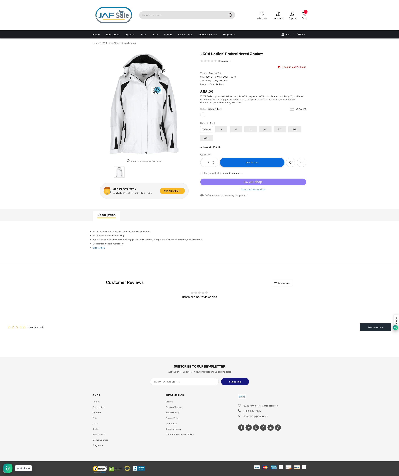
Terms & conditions (231, 173)
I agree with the (212, 173)
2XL (280, 129)
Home (96, 43)
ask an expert (172, 190)
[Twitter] (248, 427)
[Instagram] (256, 427)
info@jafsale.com (259, 416)
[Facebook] (241, 427)
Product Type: (207, 84)
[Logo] (114, 15)
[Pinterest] (263, 427)
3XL (295, 129)
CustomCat (215, 73)
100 (207, 195)
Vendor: (204, 73)
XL (265, 129)
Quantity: (205, 154)
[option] (144, 104)
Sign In (292, 18)
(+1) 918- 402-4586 (141, 192)
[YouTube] (270, 427)
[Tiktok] (278, 427)
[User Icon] (292, 13)
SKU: (202, 76)
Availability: (206, 80)
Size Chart (99, 247)
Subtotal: (206, 147)
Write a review (282, 283)
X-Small (206, 129)
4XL (206, 138)
